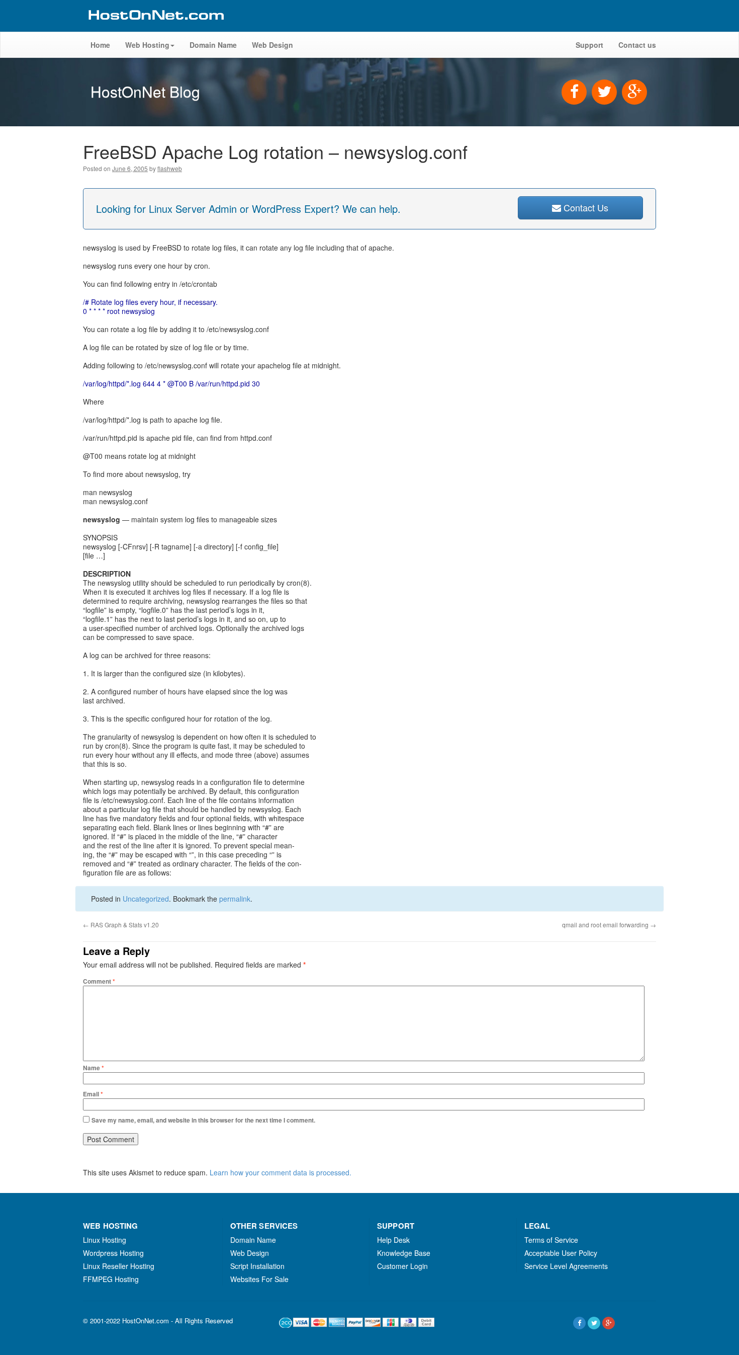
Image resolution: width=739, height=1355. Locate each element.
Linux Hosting (104, 1240)
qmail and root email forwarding (609, 924)
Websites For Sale (259, 1279)
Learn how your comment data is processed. (280, 1172)
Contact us (637, 45)
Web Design (272, 45)
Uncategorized (146, 899)
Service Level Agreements (566, 1266)
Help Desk (393, 1240)
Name (93, 1067)
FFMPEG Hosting (111, 1279)
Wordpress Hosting (113, 1253)
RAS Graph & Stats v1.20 (121, 924)
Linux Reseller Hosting (118, 1266)
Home (100, 45)
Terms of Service (551, 1240)
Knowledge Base (403, 1253)
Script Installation (257, 1266)
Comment (99, 981)
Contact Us (584, 207)
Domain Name (213, 45)
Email (93, 1093)
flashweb (169, 168)
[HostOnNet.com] (155, 27)
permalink (234, 899)
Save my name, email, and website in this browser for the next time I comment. (203, 1120)
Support (589, 45)
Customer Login (402, 1266)
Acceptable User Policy (560, 1253)
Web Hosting (147, 45)
